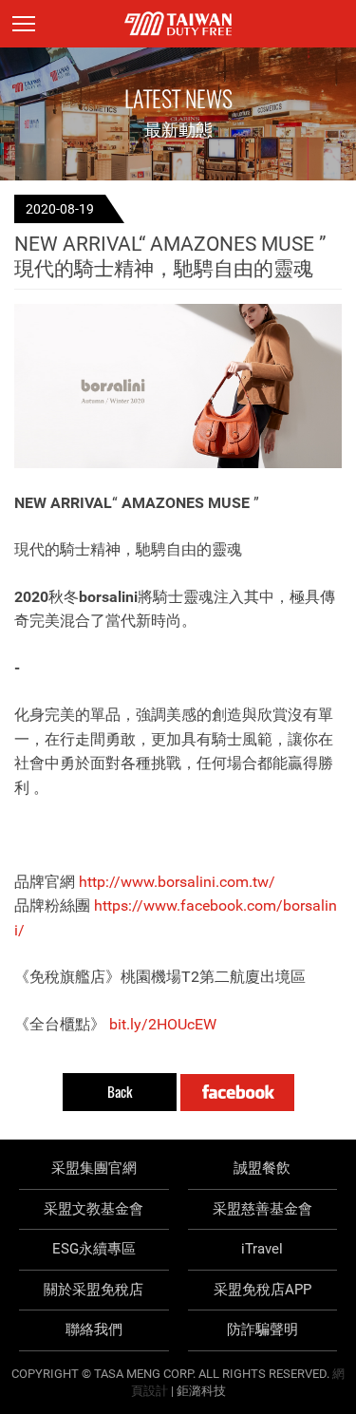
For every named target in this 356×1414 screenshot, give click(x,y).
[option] (178, 386)
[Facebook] (237, 1092)
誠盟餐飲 (262, 1168)
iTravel (262, 1248)
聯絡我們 (94, 1329)
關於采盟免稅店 (93, 1289)
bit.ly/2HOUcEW (162, 1024)
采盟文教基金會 (93, 1208)
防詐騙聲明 (262, 1329)
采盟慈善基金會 (262, 1208)
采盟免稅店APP (262, 1289)
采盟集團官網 (94, 1168)
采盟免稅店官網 (178, 23)
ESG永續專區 (94, 1248)
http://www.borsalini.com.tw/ (177, 882)
